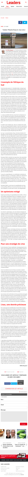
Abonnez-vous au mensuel (20, 471)
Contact (17, 469)
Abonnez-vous (20, 382)
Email (2, 404)
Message (3, 410)
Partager (20, 22)
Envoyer (24, 424)
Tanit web (22, 474)
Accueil (2, 17)
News (7, 17)
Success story (16, 460)
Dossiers (7, 460)
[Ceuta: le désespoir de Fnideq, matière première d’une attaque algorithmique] (9, 433)
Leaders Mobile (3, 471)
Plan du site (18, 468)
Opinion (12, 6)
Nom (2, 399)
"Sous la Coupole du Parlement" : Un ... (20, 444)
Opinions (20, 460)
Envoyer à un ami (10, 371)
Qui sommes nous (4, 469)
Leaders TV (11, 460)
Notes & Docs (19, 6)
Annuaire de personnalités (5, 468)
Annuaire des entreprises (20, 466)
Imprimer (21, 371)
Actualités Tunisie (3, 466)
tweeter (25, 22)
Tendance (24, 460)
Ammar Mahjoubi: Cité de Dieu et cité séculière (8, 445)
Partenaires (3, 460)
